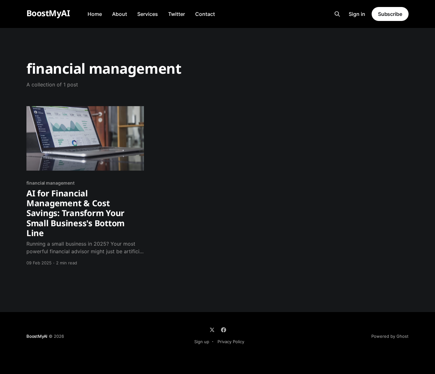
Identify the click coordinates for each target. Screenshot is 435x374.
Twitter (176, 14)
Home (95, 14)
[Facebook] (223, 329)
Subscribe (390, 14)
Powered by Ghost (390, 336)
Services (147, 14)
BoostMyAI (48, 13)
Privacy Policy (231, 341)
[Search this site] (337, 14)
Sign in (357, 14)
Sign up (201, 341)
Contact (205, 14)
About (119, 14)
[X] (212, 329)
